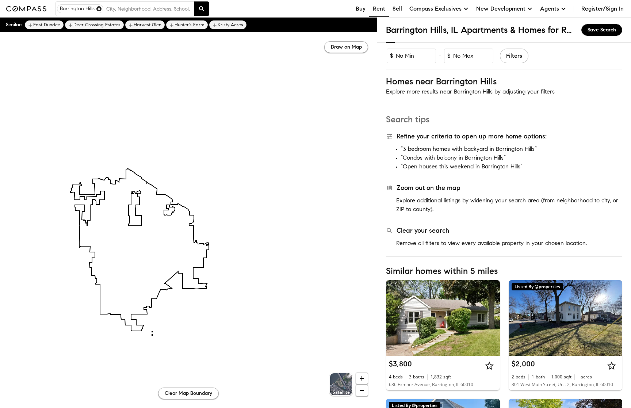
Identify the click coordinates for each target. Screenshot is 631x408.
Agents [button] (549, 8)
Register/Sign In (602, 8)
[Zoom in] (362, 378)
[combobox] (148, 9)
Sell (397, 8)
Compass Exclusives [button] (435, 8)
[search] (201, 8)
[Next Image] (491, 318)
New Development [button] (500, 8)
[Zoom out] (362, 390)
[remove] (99, 9)
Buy (361, 8)
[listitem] (44, 24)
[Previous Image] (395, 318)
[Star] (489, 366)
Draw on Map (346, 47)
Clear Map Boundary (188, 393)
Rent (379, 8)
